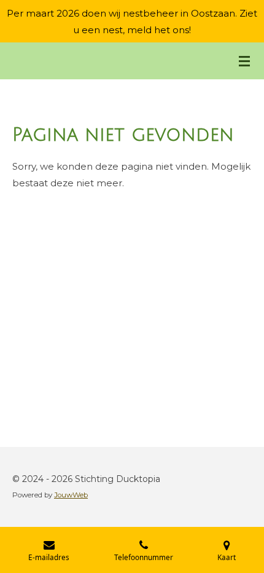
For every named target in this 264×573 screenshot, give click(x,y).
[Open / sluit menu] (244, 61)
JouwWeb (71, 495)
